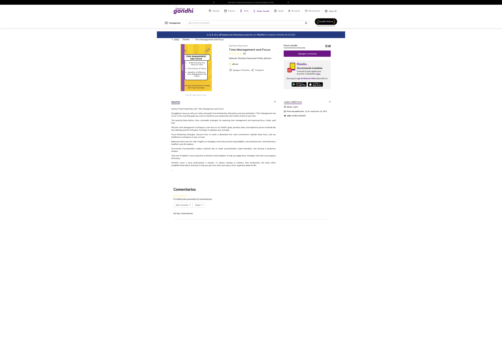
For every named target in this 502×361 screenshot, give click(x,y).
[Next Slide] (288, 2)
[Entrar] (296, 10)
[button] (196, 68)
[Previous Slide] (213, 2)
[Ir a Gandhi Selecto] (326, 27)
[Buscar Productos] (306, 23)
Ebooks (186, 39)
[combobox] (247, 22)
